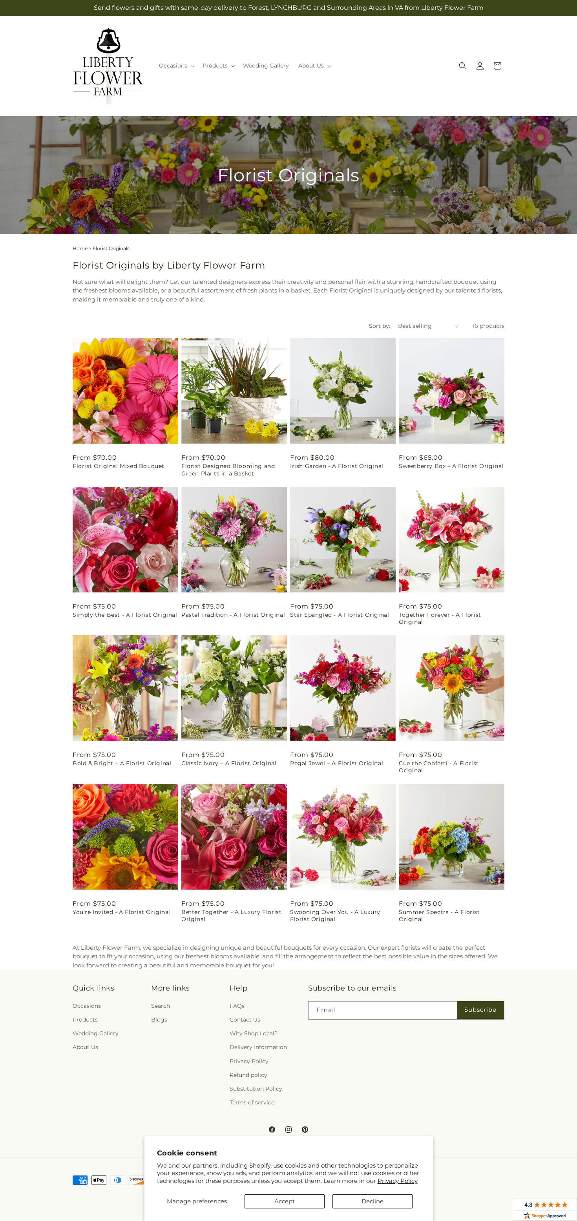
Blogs (159, 1019)
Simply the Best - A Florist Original (125, 614)
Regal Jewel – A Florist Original (336, 763)
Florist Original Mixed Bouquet (118, 466)
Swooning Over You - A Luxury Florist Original (335, 915)
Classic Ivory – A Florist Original (228, 763)
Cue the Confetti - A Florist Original (439, 767)
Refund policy (248, 1074)
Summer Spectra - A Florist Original (439, 915)
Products (85, 1019)
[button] (176, 65)
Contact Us (245, 1019)
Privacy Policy (398, 1180)
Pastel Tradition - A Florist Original (233, 614)
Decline (372, 1201)
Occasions (87, 1005)
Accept (284, 1201)
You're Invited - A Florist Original (121, 912)
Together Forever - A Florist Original (440, 618)
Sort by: (379, 325)
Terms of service (252, 1102)
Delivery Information (258, 1047)
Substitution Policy (256, 1088)
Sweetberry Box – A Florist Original (451, 466)
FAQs (237, 1005)
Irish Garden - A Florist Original (336, 466)
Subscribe (480, 1009)
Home (80, 248)
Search (160, 1005)
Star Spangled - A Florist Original (339, 614)
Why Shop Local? (254, 1033)
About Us (85, 1047)
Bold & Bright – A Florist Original (122, 763)
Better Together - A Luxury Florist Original (231, 915)
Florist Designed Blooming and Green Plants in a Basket (228, 469)
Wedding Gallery (96, 1033)
